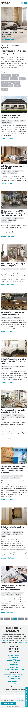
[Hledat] (25, 3)
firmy (8, 640)
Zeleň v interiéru (12, 173)
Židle (3, 419)
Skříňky (23, 269)
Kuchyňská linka (20, 417)
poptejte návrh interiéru (26, 697)
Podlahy (23, 120)
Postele (4, 173)
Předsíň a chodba (7, 85)
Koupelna (5, 78)
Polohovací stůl (18, 476)
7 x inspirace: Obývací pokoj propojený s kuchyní (13, 411)
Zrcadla (4, 536)
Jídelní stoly (17, 317)
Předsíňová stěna (6, 534)
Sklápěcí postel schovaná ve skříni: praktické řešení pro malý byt (13, 361)
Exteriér (16, 120)
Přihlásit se (8, 703)
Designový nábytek (7, 120)
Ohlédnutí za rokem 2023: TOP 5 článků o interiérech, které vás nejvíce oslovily (13, 213)
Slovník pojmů (14, 676)
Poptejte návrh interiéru (14, 675)
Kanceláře (14, 667)
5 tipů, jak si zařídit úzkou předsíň (12, 528)
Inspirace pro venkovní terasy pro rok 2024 (11, 116)
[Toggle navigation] (22, 3)
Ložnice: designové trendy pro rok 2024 (13, 167)
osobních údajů (21, 700)
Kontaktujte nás (14, 678)
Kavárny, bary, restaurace (14, 669)
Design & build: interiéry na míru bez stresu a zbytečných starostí (13, 588)
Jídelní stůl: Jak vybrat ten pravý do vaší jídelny (12, 313)
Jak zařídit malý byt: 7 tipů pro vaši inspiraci (13, 265)
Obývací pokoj (6, 82)
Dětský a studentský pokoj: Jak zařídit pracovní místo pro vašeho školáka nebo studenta (13, 469)
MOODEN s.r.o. (23, 642)
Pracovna (16, 82)
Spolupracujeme (14, 681)
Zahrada (5, 89)
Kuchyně (14, 78)
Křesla (11, 417)
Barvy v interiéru (6, 171)
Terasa (17, 85)
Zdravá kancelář (12, 220)
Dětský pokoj (6, 75)
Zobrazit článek (7, 138)
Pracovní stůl (5, 477)
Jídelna (15, 75)
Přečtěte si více (8, 39)
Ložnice (22, 78)
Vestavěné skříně (6, 368)
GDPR (14, 683)
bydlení (3, 640)
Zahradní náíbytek (6, 122)
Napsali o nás (14, 680)
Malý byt (4, 220)
